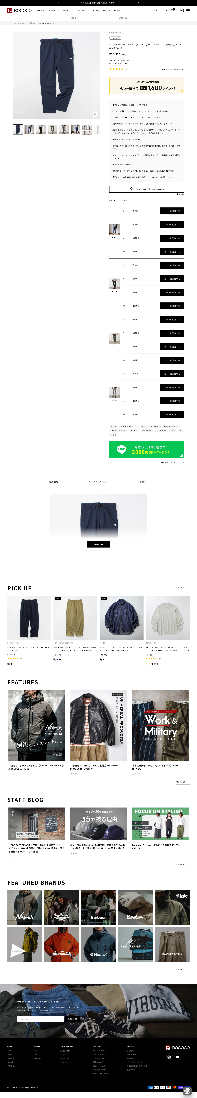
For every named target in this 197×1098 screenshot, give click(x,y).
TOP (9, 23)
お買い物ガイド (99, 1054)
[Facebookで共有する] (171, 462)
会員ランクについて (67, 1058)
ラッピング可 (115, 38)
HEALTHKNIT (151, 643)
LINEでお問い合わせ (101, 1073)
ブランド (10, 1054)
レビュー (141, 481)
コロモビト (11, 1066)
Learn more (109, 4)
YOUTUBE (95, 10)
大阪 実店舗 (131, 1054)
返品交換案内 (98, 1062)
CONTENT (80, 10)
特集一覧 (10, 1058)
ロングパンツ (161, 431)
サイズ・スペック (98, 481)
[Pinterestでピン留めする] (174, 462)
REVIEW (117, 10)
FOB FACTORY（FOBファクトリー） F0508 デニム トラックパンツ (28, 649)
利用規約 (130, 1058)
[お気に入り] (161, 10)
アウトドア (141, 426)
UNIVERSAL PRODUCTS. (63, 643)
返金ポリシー (132, 1070)
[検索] (156, 10)
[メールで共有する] (183, 462)
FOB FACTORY (13, 643)
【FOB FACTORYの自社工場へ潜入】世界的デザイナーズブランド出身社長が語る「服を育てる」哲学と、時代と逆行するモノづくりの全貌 (36, 848)
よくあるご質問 (99, 1058)
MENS (39, 10)
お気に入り (64, 1062)
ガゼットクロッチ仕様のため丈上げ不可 (164, 426)
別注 (173, 431)
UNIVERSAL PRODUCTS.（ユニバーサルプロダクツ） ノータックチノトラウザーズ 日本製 (74, 649)
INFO (105, 10)
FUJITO (102, 643)
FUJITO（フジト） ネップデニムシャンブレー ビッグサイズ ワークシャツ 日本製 (121, 649)
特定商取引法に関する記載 (137, 1066)
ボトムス (32, 23)
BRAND (66, 10)
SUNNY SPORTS (20, 23)
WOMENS (52, 10)
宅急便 (113, 435)
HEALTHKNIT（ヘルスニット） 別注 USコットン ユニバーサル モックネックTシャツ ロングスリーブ (167, 649)
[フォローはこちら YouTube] (188, 10)
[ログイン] (166, 10)
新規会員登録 (65, 1050)
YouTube (10, 1062)
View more (98, 544)
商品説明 (53, 481)
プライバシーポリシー (135, 1062)
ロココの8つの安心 (100, 1050)
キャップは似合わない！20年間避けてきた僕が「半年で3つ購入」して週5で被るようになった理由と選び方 (97, 846)
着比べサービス (99, 1066)
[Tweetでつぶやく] (179, 462)
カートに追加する (172, 211)
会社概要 (130, 1050)
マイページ (64, 1054)
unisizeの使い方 (99, 1070)
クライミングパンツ (118, 431)
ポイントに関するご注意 (118, 63)
